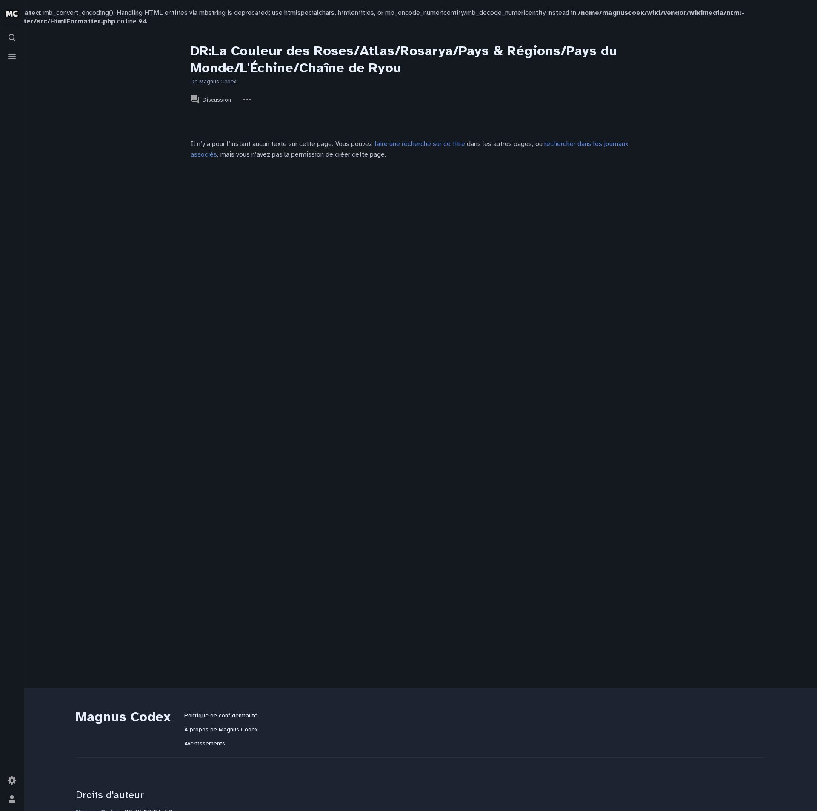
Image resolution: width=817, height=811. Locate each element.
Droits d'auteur (110, 794)
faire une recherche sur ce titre (419, 144)
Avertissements (204, 743)
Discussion (217, 99)
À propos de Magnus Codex (220, 729)
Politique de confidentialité (220, 715)
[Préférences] (11, 780)
